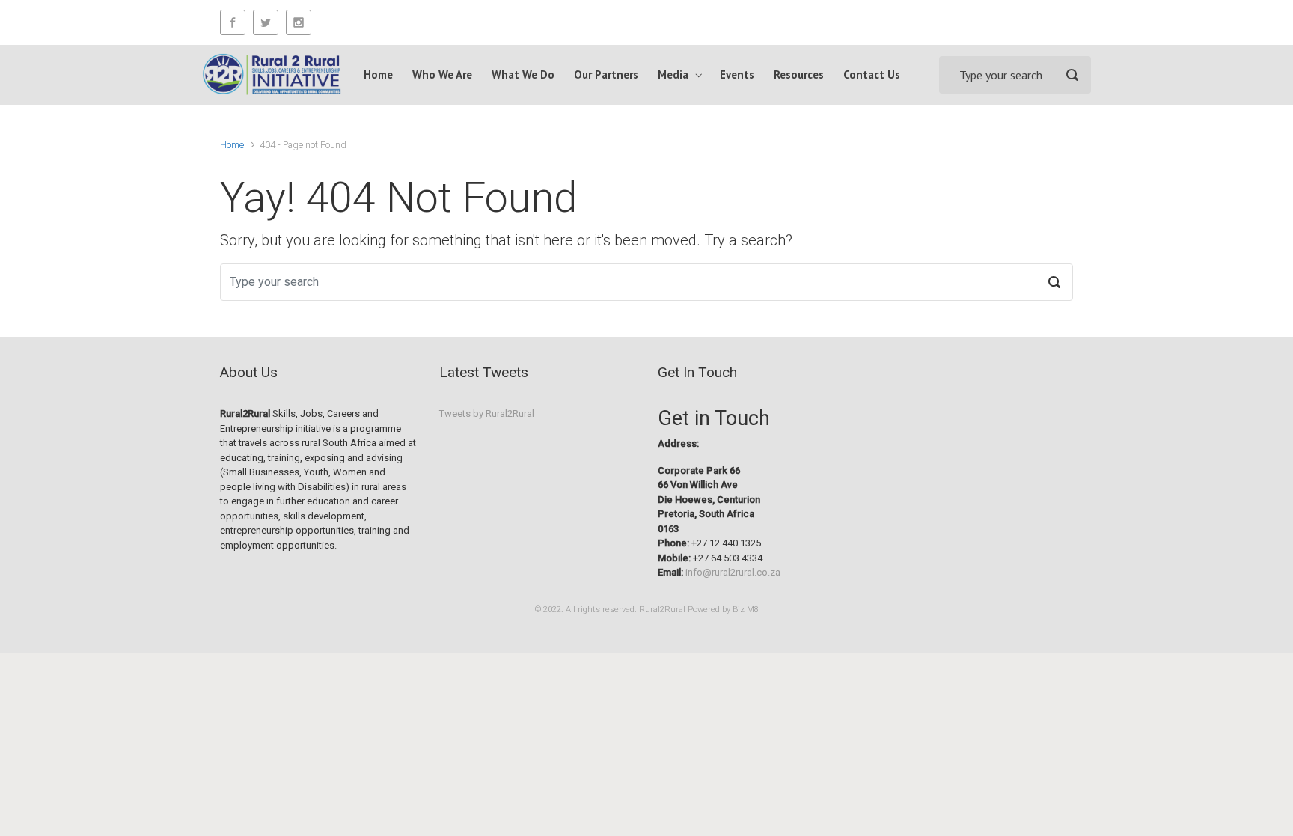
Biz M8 (746, 609)
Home (232, 144)
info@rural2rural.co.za (732, 572)
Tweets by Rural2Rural (486, 413)
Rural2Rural (662, 609)
